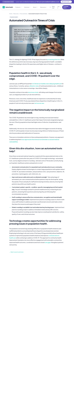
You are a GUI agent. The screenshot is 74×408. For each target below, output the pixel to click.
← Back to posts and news (16, 252)
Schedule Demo (65, 7)
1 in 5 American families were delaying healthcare (47, 83)
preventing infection (53, 59)
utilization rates (34, 86)
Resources (43, 7)
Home (10, 13)
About (34, 7)
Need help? (53, 7)
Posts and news (23, 13)
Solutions (26, 7)
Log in (58, 7)
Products (17, 7)
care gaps (48, 242)
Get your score (65, 1)
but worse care (39, 103)
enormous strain (33, 92)
